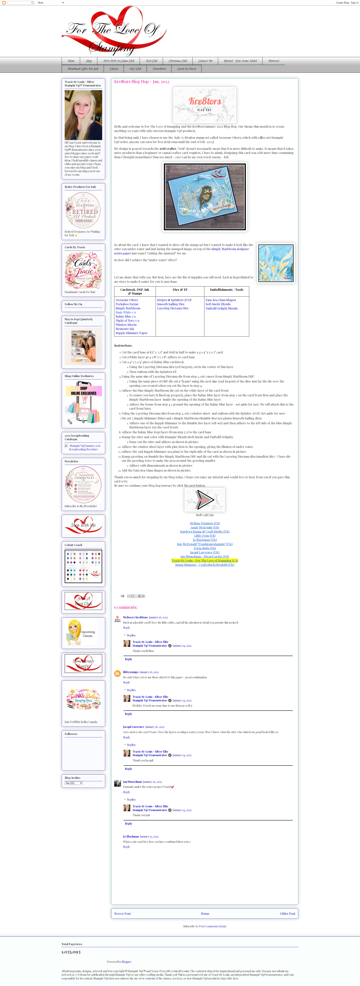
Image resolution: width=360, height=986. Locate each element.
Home (71, 61)
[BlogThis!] (132, 596)
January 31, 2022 (149, 836)
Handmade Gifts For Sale (83, 69)
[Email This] (129, 596)
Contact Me (205, 61)
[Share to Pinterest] (143, 596)
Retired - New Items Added (240, 61)
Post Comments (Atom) (212, 926)
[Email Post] (122, 595)
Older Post (287, 913)
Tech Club (151, 61)
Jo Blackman (131, 836)
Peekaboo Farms (127, 304)
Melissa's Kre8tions (135, 617)
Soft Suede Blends (218, 304)
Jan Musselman (132, 782)
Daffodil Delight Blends (222, 308)
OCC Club (135, 69)
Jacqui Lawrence (133, 727)
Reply (126, 627)
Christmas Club (178, 61)
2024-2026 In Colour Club (118, 61)
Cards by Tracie (186, 69)
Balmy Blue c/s (126, 316)
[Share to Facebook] (140, 596)
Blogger (126, 962)
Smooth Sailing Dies (171, 304)
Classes (114, 69)
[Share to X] (136, 596)
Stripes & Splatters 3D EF (175, 300)
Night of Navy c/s (128, 320)
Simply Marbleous (128, 308)
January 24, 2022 (182, 645)
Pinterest (273, 61)
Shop (89, 61)
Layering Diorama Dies (172, 308)
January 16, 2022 (158, 617)
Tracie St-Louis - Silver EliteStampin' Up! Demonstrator (150, 643)
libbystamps (131, 672)
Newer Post (122, 913)
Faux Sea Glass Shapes (221, 300)
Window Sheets (126, 325)
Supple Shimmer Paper (132, 333)
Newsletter (159, 69)
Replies (131, 635)
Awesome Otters (127, 300)
